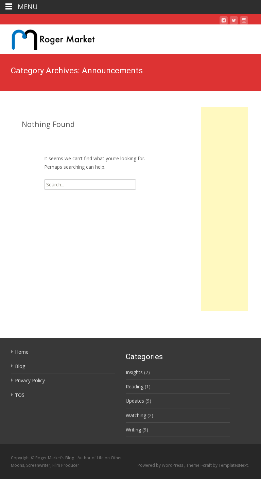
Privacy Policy (30, 380)
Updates (135, 401)
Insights (134, 372)
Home (22, 352)
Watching (136, 415)
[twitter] (234, 21)
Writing (133, 429)
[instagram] (244, 21)
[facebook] (224, 21)
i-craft (207, 465)
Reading (134, 386)
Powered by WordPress (161, 465)
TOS (19, 395)
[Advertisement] (224, 209)
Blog (20, 366)
